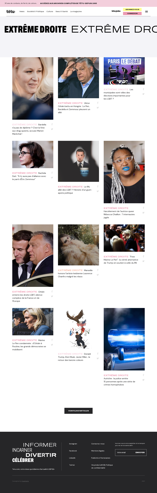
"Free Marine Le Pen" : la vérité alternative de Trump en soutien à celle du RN (121, 259)
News (21, 11)
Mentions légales (97, 451)
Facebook (73, 451)
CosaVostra (25, 481)
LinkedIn (72, 458)
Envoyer (140, 452)
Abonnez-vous (132, 9)
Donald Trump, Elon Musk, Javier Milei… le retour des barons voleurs (74, 357)
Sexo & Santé (62, 11)
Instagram (73, 444)
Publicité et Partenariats (100, 458)
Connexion (132, 13)
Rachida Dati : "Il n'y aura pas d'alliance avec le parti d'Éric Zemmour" (29, 176)
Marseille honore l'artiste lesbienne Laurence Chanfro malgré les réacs (75, 273)
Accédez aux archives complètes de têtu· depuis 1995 (68, 3)
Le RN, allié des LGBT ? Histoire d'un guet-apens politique (75, 189)
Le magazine (76, 11)
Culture (49, 11)
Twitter (72, 465)
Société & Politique (35, 11)
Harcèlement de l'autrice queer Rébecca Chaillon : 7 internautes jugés (119, 214)
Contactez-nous (97, 444)
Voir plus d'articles (78, 411)
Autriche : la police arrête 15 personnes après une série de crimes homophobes (119, 381)
